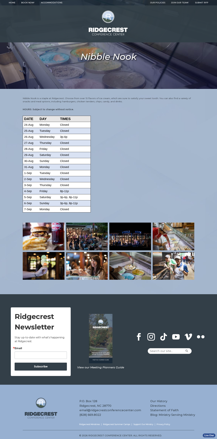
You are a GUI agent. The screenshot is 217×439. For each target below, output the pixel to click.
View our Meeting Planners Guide (100, 367)
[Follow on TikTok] (163, 336)
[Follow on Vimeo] (188, 336)
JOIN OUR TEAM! (179, 2)
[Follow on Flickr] (200, 336)
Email (18, 348)
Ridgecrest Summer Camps (116, 424)
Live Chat (209, 435)
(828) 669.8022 (90, 415)
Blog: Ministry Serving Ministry (172, 415)
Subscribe (41, 366)
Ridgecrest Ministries (89, 424)
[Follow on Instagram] (151, 336)
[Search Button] (193, 351)
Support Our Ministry (143, 424)
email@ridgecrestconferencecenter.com (110, 410)
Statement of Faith (164, 410)
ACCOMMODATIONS (51, 2)
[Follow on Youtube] (175, 336)
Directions (158, 406)
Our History (158, 401)
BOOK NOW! (27, 2)
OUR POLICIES (157, 2)
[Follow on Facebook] (138, 336)
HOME (12, 2)
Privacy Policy (163, 424)
